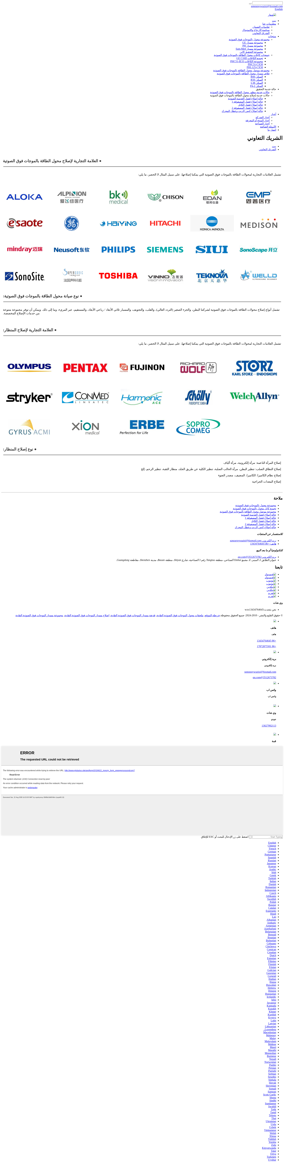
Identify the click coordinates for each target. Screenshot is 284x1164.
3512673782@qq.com (264, 677)
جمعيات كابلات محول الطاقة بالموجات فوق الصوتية (242, 55)
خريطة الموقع (212, 615)
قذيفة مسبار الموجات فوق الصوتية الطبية (133, 615)
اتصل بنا (272, 129)
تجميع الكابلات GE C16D (249, 58)
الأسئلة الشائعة (268, 126)
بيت (274, 20)
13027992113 (269, 725)
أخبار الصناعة (262, 123)
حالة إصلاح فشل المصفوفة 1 (247, 101)
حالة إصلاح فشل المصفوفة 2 (247, 108)
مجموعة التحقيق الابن (251, 52)
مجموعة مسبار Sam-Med (249, 48)
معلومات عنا (269, 23)
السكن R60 (257, 76)
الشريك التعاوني (261, 33)
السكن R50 (257, 79)
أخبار (273, 114)
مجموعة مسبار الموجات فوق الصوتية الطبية (39, 615)
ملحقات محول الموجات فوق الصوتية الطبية (180, 615)
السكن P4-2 (256, 86)
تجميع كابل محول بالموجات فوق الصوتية (254, 508)
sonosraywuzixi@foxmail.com (260, 671)
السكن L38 (257, 82)
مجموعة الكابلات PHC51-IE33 (246, 61)
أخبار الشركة (263, 117)
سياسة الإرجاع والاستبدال (256, 30)
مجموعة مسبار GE (252, 42)
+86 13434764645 (266, 640)
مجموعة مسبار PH (252, 45)
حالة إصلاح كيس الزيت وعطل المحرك (242, 111)
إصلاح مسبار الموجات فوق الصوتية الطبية (86, 615)
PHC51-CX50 (255, 64)
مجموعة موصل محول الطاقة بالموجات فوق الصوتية (241, 70)
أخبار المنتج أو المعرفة (258, 120)
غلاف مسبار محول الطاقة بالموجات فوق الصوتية (243, 73)
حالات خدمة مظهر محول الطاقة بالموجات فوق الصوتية (240, 92)
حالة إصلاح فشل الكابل (250, 104)
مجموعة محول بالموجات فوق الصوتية (249, 39)
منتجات (272, 36)
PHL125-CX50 (255, 67)
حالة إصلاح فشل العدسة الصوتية (245, 98)
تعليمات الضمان (261, 27)
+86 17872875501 (266, 646)
